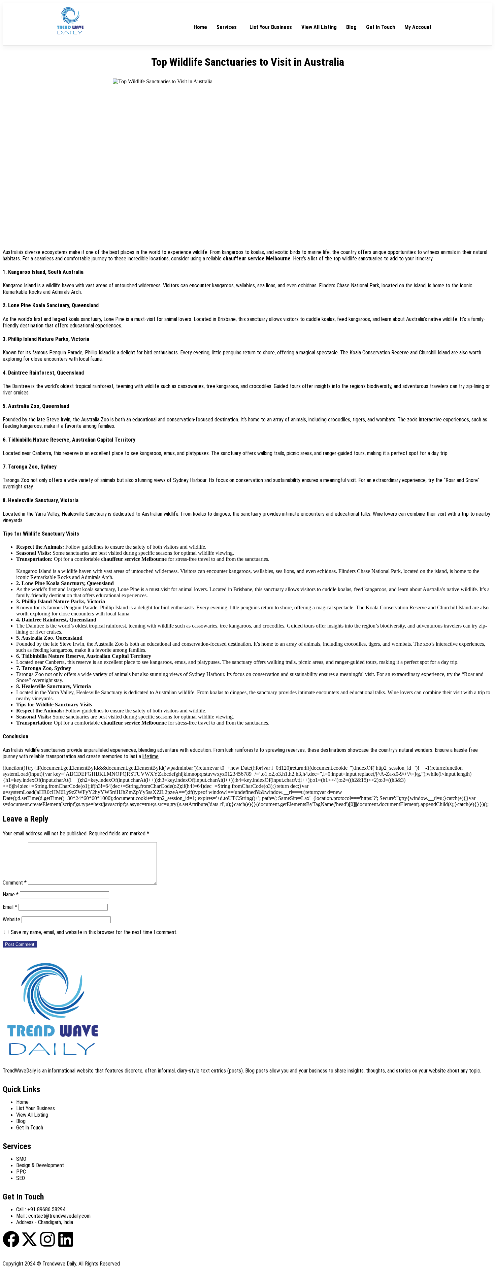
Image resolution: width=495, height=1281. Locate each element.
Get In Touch (380, 27)
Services (227, 27)
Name (11, 894)
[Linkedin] (65, 1239)
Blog (351, 27)
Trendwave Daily (59, 1263)
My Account (417, 27)
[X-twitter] (29, 1239)
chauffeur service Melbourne (257, 258)
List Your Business (271, 27)
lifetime (150, 756)
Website (11, 919)
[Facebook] (11, 1239)
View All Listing (319, 27)
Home (200, 27)
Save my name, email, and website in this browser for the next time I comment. (94, 932)
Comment (15, 882)
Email (10, 907)
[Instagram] (47, 1239)
